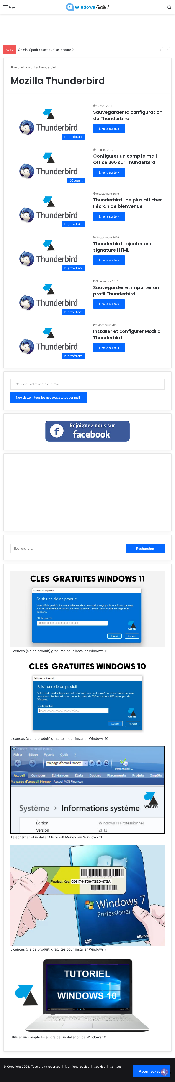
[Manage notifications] (164, 1072)
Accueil (18, 67)
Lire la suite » (109, 129)
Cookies (99, 1066)
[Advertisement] (87, 29)
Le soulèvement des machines (40, 50)
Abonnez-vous (152, 1071)
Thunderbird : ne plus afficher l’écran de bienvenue (127, 203)
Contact (115, 1066)
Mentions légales (77, 1066)
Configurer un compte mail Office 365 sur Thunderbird (125, 159)
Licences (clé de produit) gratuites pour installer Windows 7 (58, 949)
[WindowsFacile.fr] (87, 7)
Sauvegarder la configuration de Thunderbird (127, 115)
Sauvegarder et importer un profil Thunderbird (126, 290)
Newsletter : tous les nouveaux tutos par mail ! (48, 397)
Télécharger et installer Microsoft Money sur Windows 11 (56, 837)
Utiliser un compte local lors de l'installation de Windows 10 (58, 1037)
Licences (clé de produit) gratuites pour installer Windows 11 (59, 651)
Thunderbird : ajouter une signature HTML (123, 246)
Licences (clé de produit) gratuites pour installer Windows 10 (59, 738)
